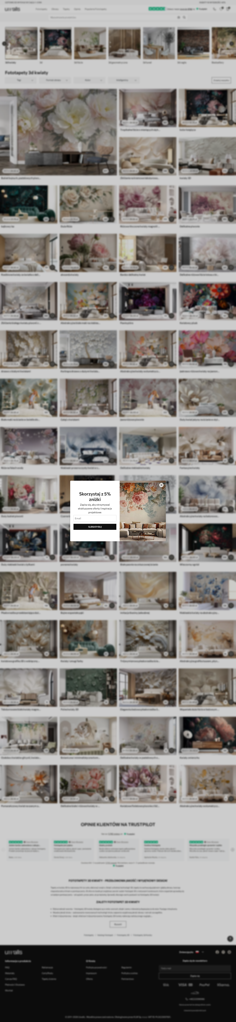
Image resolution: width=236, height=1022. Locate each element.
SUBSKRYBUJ (95, 526)
